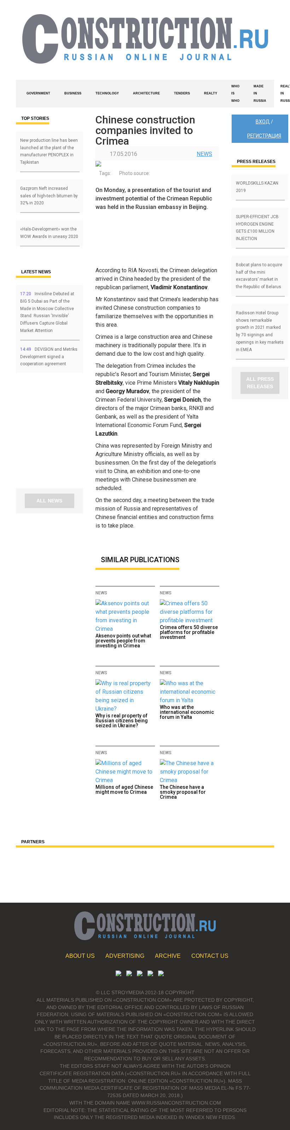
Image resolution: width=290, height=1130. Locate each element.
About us (80, 956)
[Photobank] (118, 974)
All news (49, 500)
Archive (168, 956)
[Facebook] (161, 974)
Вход (263, 121)
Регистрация (264, 136)
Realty (210, 93)
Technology (107, 93)
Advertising (124, 956)
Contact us (209, 956)
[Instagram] (140, 974)
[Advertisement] (58, 433)
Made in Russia (260, 94)
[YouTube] (129, 974)
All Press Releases (260, 382)
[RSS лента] (150, 974)
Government (38, 93)
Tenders (182, 93)
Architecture (146, 93)
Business (72, 93)
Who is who (235, 94)
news (204, 154)
